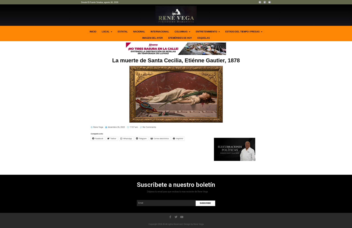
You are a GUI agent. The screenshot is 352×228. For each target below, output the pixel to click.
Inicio (93, 31)
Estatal (123, 31)
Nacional (139, 31)
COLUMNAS (181, 31)
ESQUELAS (203, 38)
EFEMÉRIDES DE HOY (180, 38)
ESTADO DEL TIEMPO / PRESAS (242, 31)
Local (105, 31)
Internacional (160, 31)
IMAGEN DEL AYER (152, 38)
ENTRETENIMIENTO (206, 31)
